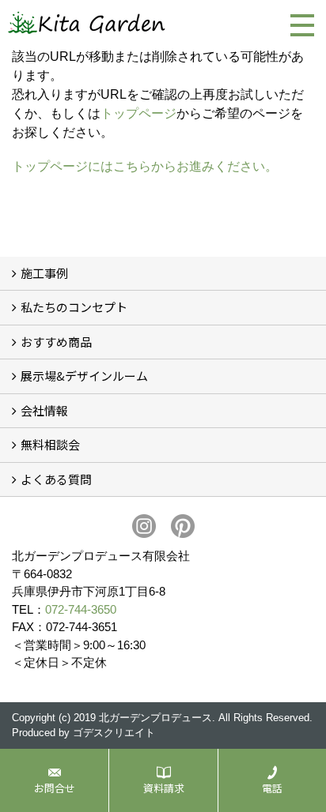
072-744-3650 (80, 609)
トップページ (138, 113)
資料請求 (163, 787)
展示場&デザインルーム (84, 375)
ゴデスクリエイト (114, 733)
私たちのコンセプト (74, 307)
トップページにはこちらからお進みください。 (145, 166)
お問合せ (54, 787)
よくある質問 (56, 479)
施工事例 (44, 273)
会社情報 (44, 410)
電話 (272, 787)
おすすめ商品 (56, 341)
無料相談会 (50, 444)
